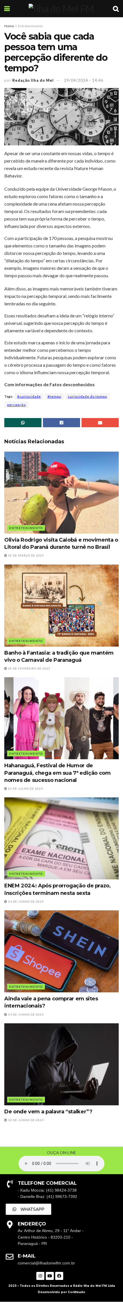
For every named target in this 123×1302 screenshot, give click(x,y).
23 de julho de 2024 (25, 788)
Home (9, 26)
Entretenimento (30, 26)
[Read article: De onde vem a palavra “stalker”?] (61, 1064)
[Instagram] (40, 1276)
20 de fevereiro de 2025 (28, 668)
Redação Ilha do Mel (33, 80)
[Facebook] (59, 1276)
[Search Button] (116, 8)
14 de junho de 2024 (25, 901)
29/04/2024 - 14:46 (84, 80)
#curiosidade (29, 396)
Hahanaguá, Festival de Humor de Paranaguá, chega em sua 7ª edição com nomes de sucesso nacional (57, 772)
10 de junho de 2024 (25, 1120)
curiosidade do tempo (87, 396)
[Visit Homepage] (61, 8)
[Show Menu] (7, 8)
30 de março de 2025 (25, 555)
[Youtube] (50, 1276)
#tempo (54, 396)
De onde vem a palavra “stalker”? (48, 1111)
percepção (16, 405)
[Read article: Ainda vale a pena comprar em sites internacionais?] (61, 951)
